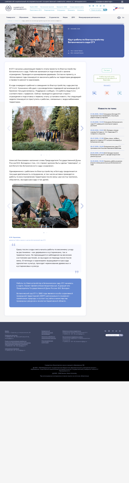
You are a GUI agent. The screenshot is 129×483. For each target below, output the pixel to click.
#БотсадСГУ (107, 85)
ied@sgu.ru (21, 350)
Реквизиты (71, 10)
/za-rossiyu (119, 8)
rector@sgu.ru (9, 338)
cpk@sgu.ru (22, 346)
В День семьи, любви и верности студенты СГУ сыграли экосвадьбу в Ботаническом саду (105, 140)
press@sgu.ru (80, 334)
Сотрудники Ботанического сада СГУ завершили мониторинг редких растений (106, 123)
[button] (114, 6)
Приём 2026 (34, 7)
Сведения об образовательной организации (47, 332)
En (123, 17)
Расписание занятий (47, 7)
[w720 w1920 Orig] (60, 54)
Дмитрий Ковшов (78, 53)
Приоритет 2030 (62, 7)
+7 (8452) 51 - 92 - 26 (11, 346)
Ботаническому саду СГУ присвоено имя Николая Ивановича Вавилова (105, 147)
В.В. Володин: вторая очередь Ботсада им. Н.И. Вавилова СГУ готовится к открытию (104, 132)
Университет (10, 17)
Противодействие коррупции (47, 341)
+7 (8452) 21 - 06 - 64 (68, 341)
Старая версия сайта (77, 7)
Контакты (80, 10)
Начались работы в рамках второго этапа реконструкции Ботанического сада (106, 163)
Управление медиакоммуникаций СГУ (74, 332)
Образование (23, 17)
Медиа (65, 17)
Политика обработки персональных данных (49, 337)
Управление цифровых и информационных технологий (76, 339)
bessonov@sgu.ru (81, 341)
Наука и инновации (38, 17)
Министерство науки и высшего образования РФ (68, 365)
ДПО (73, 17)
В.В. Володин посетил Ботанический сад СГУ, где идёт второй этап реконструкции (105, 154)
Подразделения (49, 10)
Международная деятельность (89, 17)
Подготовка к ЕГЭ (36, 10)
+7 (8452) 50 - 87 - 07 (11, 350)
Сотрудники (61, 10)
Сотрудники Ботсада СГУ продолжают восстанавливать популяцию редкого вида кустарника (105, 115)
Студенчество (54, 17)
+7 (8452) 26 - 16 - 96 (11, 337)
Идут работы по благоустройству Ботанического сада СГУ (86, 40)
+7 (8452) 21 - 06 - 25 (68, 334)
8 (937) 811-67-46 (23, 337)
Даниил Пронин (78, 50)
